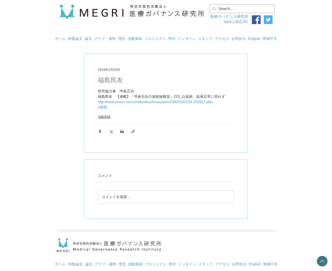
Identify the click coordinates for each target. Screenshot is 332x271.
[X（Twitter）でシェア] (111, 131)
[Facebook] (256, 19)
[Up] (322, 261)
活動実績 (104, 117)
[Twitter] (268, 19)
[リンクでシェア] (133, 131)
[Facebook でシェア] (100, 131)
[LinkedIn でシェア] (122, 131)
